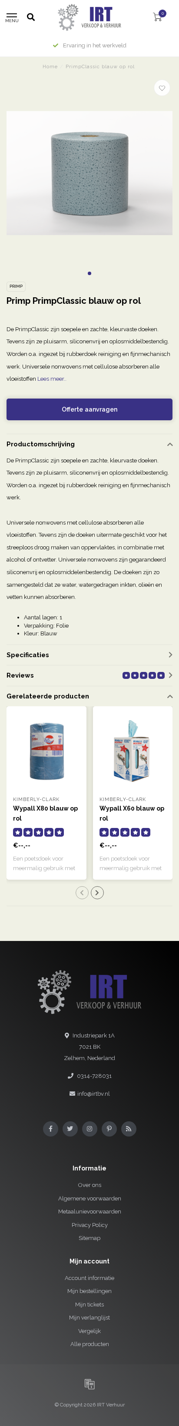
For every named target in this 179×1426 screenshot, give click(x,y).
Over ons (89, 1185)
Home (50, 67)
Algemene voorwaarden (89, 1198)
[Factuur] (89, 1383)
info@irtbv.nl (93, 1093)
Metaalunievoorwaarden (89, 1211)
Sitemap (89, 1238)
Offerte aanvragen (89, 409)
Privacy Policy (90, 1225)
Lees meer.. (51, 379)
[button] (89, 273)
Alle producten (89, 1344)
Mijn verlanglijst (89, 1317)
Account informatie (89, 1278)
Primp (16, 286)
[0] (157, 18)
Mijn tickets (89, 1304)
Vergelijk (89, 1331)
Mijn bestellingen (89, 1291)
